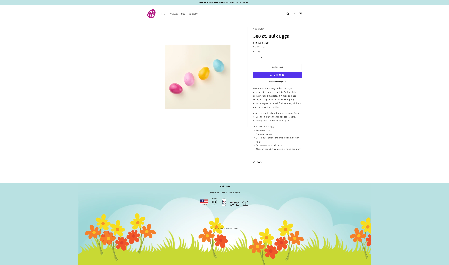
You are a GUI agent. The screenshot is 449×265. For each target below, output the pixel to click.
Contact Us (214, 192)
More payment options (277, 81)
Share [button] (259, 162)
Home (224, 192)
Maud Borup (234, 192)
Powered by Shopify (231, 228)
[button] (288, 14)
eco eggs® (220, 228)
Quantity (257, 51)
